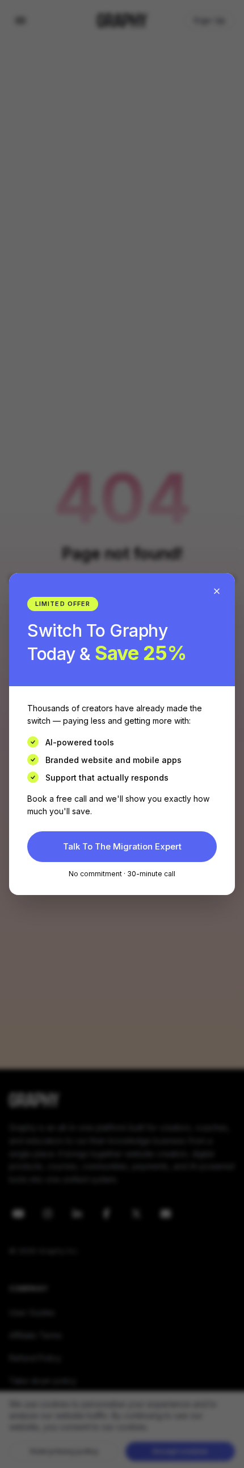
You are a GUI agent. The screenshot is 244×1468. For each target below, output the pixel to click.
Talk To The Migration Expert (122, 846)
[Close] (217, 591)
